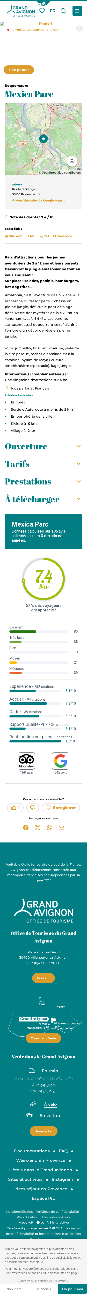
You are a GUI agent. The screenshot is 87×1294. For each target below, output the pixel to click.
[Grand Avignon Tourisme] (21, 10)
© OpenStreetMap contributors (60, 172)
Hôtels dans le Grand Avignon (40, 1170)
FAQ (63, 1151)
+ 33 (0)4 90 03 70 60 (43, 963)
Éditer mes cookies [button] (53, 1217)
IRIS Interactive (57, 1222)
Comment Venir (43, 1038)
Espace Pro (43, 1198)
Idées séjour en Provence (40, 1189)
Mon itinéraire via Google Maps (39, 200)
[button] (43, 3)
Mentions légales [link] (19, 1211)
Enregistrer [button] (64, 807)
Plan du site (26, 1217)
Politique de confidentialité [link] (57, 1211)
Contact (43, 978)
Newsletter (44, 1131)
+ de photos (18, 70)
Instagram (62, 1179)
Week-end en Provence (40, 1160)
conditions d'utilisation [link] (63, 1234)
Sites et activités (25, 1179)
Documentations (32, 1151)
